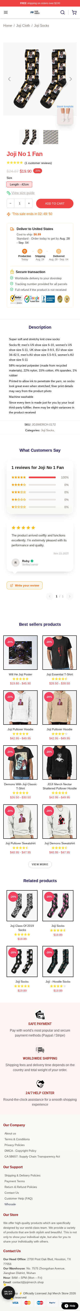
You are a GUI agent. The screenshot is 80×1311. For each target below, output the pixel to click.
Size (9, 177)
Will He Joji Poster (20, 674)
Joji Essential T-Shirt (60, 674)
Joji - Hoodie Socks (58, 981)
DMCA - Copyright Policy (20, 1150)
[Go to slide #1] (29, 137)
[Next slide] (70, 79)
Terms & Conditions (17, 1139)
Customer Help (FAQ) (19, 1198)
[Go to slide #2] (51, 137)
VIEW (20, 665)
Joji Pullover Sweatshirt (20, 843)
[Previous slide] (9, 79)
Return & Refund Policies (21, 1187)
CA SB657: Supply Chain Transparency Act (32, 1156)
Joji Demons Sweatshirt (60, 843)
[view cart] (74, 12)
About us (10, 1133)
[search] (62, 12)
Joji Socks (41, 25)
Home (7, 25)
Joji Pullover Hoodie (20, 729)
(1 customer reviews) (38, 163)
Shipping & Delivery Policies (22, 1175)
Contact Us (12, 1192)
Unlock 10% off (8, 1293)
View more (40, 864)
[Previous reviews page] (49, 596)
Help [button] (72, 1305)
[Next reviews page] (69, 596)
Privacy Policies (15, 1145)
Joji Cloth (23, 25)
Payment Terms (15, 1181)
